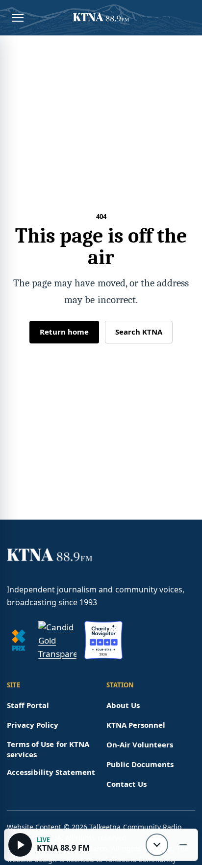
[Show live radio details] (157, 845)
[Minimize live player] (183, 845)
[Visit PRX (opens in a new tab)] (18, 640)
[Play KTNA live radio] (20, 845)
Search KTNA (138, 332)
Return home (64, 332)
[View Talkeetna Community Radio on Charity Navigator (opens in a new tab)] (103, 640)
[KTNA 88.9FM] (101, 17)
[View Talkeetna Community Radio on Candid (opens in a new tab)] (57, 640)
